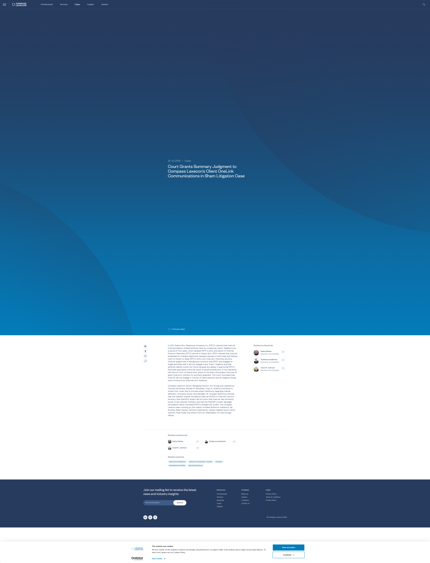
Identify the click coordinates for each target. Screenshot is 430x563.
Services (64, 4)
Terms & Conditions (273, 497)
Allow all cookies (288, 547)
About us (244, 494)
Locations (245, 500)
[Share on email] (145, 356)
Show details (157, 559)
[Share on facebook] (145, 351)
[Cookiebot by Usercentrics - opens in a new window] (137, 558)
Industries (220, 500)
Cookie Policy (271, 500)
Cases (77, 4)
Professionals (47, 4)
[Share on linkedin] (145, 346)
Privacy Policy (271, 494)
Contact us (245, 503)
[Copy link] (145, 361)
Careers (104, 4)
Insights (90, 4)
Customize (287, 555)
